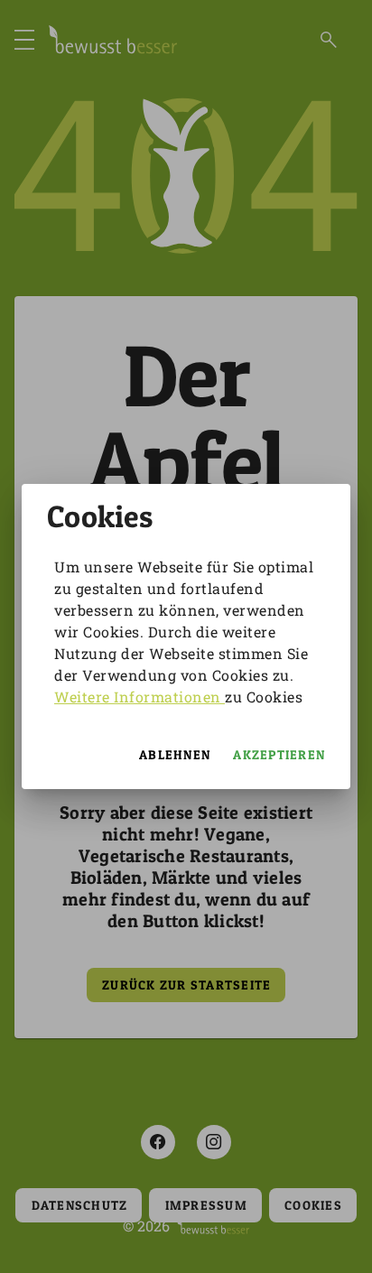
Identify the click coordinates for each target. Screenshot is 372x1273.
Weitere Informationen (139, 696)
